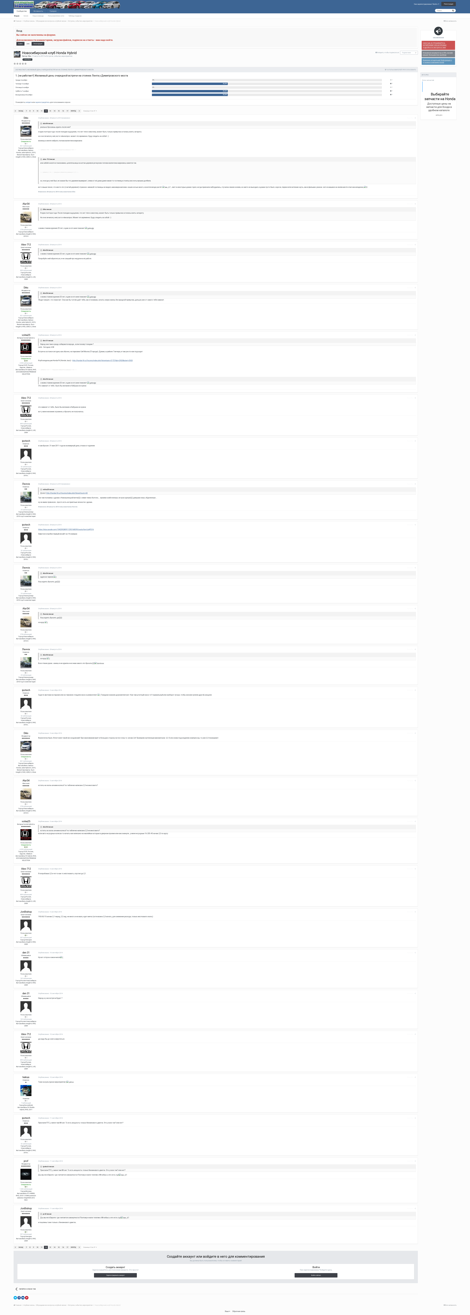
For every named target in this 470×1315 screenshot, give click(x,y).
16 (63, 111)
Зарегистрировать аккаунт (115, 1275)
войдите (29, 102)
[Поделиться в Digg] (23, 1297)
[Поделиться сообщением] (415, 118)
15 (58, 111)
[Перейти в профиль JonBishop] (25, 925)
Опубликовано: (49, 118)
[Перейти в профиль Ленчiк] (25, 497)
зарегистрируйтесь (42, 102)
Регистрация (448, 4)
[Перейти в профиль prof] (25, 1174)
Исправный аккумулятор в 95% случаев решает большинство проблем (438, 54)
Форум (16, 16)
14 (54, 111)
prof (26, 1161)
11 (41, 111)
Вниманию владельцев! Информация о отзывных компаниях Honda (437, 61)
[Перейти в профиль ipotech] (25, 454)
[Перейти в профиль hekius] (25, 1090)
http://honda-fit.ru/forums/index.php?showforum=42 (67, 493)
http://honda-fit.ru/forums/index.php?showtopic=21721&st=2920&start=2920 (102, 360)
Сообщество (22, 11)
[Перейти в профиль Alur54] (25, 217)
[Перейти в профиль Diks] (17, 54)
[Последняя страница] (79, 111)
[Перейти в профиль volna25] (25, 348)
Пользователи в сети (56, 16)
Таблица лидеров (75, 16)
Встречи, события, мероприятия (59, 56)
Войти (20, 44)
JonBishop (26, 911)
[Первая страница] (15, 111)
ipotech (26, 440)
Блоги (26, 16)
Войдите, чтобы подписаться (388, 52)
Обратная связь (238, 1311)
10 (37, 111)
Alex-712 (26, 244)
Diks (29, 56)
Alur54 (26, 203)
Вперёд (73, 111)
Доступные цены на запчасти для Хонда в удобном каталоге (439, 107)
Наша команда (38, 16)
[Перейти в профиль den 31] (25, 965)
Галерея (53, 11)
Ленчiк (26, 483)
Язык (227, 1311)
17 (67, 111)
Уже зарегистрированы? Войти (426, 4)
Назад (21, 111)
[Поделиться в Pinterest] (26, 1297)
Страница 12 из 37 (89, 111)
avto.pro (439, 115)
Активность (38, 11)
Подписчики (406, 53)
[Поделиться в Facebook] (19, 1297)
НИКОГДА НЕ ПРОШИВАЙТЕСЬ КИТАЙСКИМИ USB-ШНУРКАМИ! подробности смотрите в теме (434, 45)
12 (46, 111)
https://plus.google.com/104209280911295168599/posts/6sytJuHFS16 (66, 529)
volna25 (26, 335)
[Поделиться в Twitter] (15, 1297)
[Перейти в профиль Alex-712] (25, 257)
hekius (26, 1077)
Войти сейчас (316, 1275)
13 (50, 111)
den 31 (26, 952)
